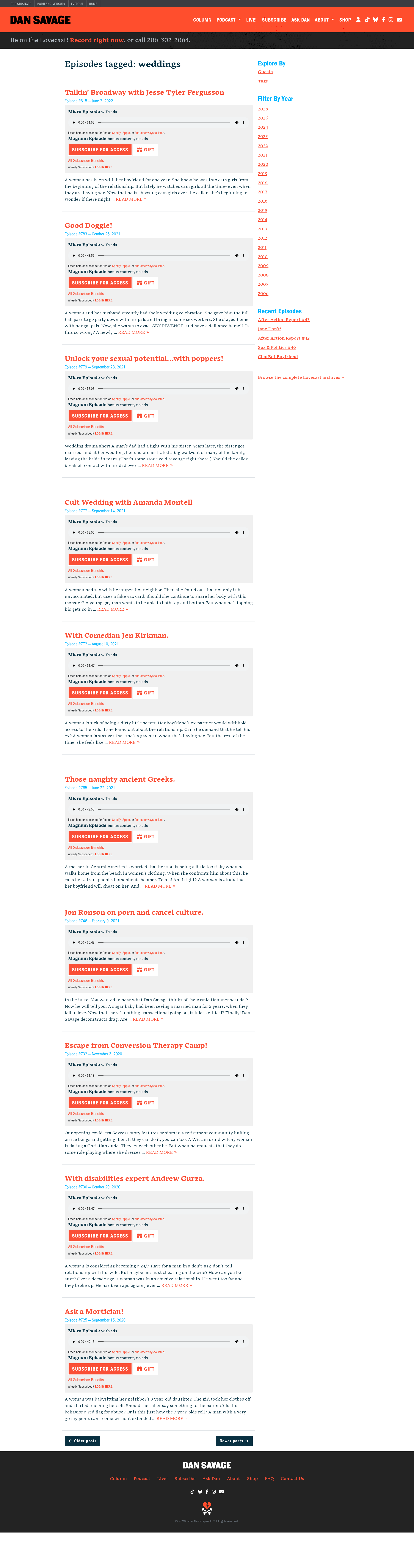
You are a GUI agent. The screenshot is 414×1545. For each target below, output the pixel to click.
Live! (251, 20)
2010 (263, 256)
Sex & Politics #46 (277, 347)
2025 (263, 118)
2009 (263, 266)
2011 (262, 247)
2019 (262, 173)
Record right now (97, 40)
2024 (263, 127)
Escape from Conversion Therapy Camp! (136, 1046)
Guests (265, 72)
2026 (263, 109)
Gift (148, 150)
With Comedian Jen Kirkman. (117, 636)
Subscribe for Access (100, 150)
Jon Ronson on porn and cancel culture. (134, 912)
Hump (93, 4)
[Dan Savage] (40, 19)
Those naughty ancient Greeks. (120, 779)
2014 (262, 219)
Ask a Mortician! (94, 1312)
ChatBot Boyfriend (278, 356)
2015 (262, 210)
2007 (263, 284)
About (322, 20)
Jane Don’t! (269, 329)
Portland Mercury (51, 4)
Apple (126, 133)
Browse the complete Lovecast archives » (301, 377)
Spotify (116, 133)
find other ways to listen (149, 133)
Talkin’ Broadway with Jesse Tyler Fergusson (144, 93)
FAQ (269, 1478)
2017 (262, 192)
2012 (262, 238)
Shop (345, 20)
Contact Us (292, 1478)
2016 (262, 201)
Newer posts (234, 1440)
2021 (262, 155)
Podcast (226, 20)
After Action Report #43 (284, 319)
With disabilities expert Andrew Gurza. (135, 1179)
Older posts (82, 1440)
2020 (263, 164)
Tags (263, 81)
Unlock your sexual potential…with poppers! (144, 359)
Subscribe (274, 20)
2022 (263, 146)
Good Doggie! (88, 226)
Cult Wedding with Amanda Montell (129, 502)
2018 (263, 183)
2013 (262, 229)
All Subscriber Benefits (86, 160)
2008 (263, 275)
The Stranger (21, 4)
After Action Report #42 (284, 338)
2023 (263, 136)
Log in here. (104, 167)
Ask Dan (301, 20)
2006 (263, 293)
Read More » (131, 199)
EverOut (77, 4)
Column (202, 20)
